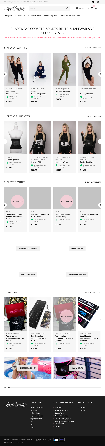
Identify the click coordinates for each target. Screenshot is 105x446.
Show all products (93, 48)
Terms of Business (61, 410)
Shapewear (10, 16)
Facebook (83, 407)
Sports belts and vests (17, 116)
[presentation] (4, 74)
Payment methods (36, 416)
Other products (67, 16)
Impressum (59, 407)
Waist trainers (23, 16)
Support (57, 426)
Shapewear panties (50, 16)
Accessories (10, 292)
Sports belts (36, 16)
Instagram (83, 410)
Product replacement (37, 407)
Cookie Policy (59, 413)
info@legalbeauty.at (13, 2)
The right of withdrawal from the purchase (64, 422)
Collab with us (35, 413)
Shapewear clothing (15, 47)
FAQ (31, 422)
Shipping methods (36, 419)
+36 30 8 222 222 (43, 2)
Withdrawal (34, 410)
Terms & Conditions (61, 416)
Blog (78, 16)
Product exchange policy (63, 419)
